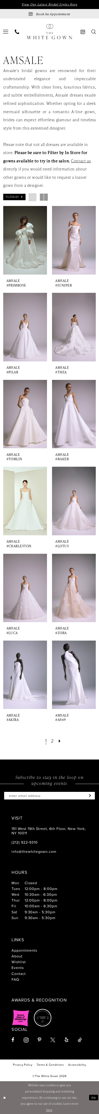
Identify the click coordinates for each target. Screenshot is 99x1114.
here (49, 1110)
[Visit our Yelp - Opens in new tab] (66, 1040)
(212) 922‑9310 (25, 842)
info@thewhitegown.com (34, 851)
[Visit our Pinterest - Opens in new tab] (39, 1040)
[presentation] (25, 240)
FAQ (15, 979)
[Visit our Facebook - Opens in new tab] (13, 1040)
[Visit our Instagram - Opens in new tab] (26, 1040)
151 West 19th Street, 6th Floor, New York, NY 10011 (49, 831)
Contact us (81, 160)
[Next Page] (59, 740)
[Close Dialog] (4, 1097)
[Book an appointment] (82, 31)
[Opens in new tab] (21, 1017)
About (17, 956)
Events (18, 967)
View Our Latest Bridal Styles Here (49, 4)
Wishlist (19, 961)
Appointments (24, 950)
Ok (93, 1097)
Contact (19, 973)
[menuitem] (17, 31)
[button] (14, 197)
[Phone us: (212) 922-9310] (17, 31)
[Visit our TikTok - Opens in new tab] (80, 1040)
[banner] (49, 31)
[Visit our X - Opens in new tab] (52, 1040)
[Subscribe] (89, 795)
